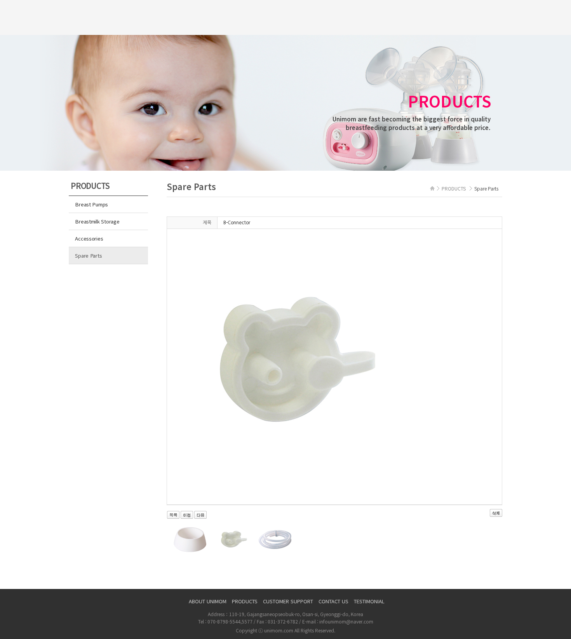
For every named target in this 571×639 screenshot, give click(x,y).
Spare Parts (88, 255)
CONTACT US (333, 601)
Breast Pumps (91, 204)
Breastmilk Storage (97, 221)
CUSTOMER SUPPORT (288, 601)
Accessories (89, 238)
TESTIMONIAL (369, 601)
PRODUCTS (245, 601)
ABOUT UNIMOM (207, 601)
